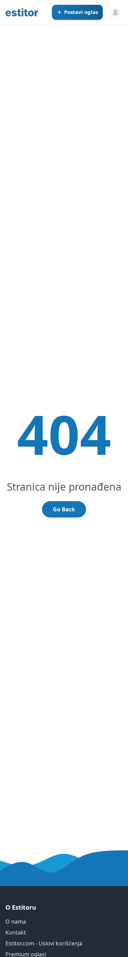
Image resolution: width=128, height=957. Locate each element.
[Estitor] (21, 12)
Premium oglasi (25, 954)
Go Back (64, 509)
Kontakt (15, 932)
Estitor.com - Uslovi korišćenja (43, 943)
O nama (15, 921)
